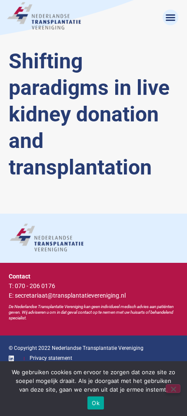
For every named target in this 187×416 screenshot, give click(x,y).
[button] (170, 17)
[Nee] (173, 388)
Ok (96, 402)
